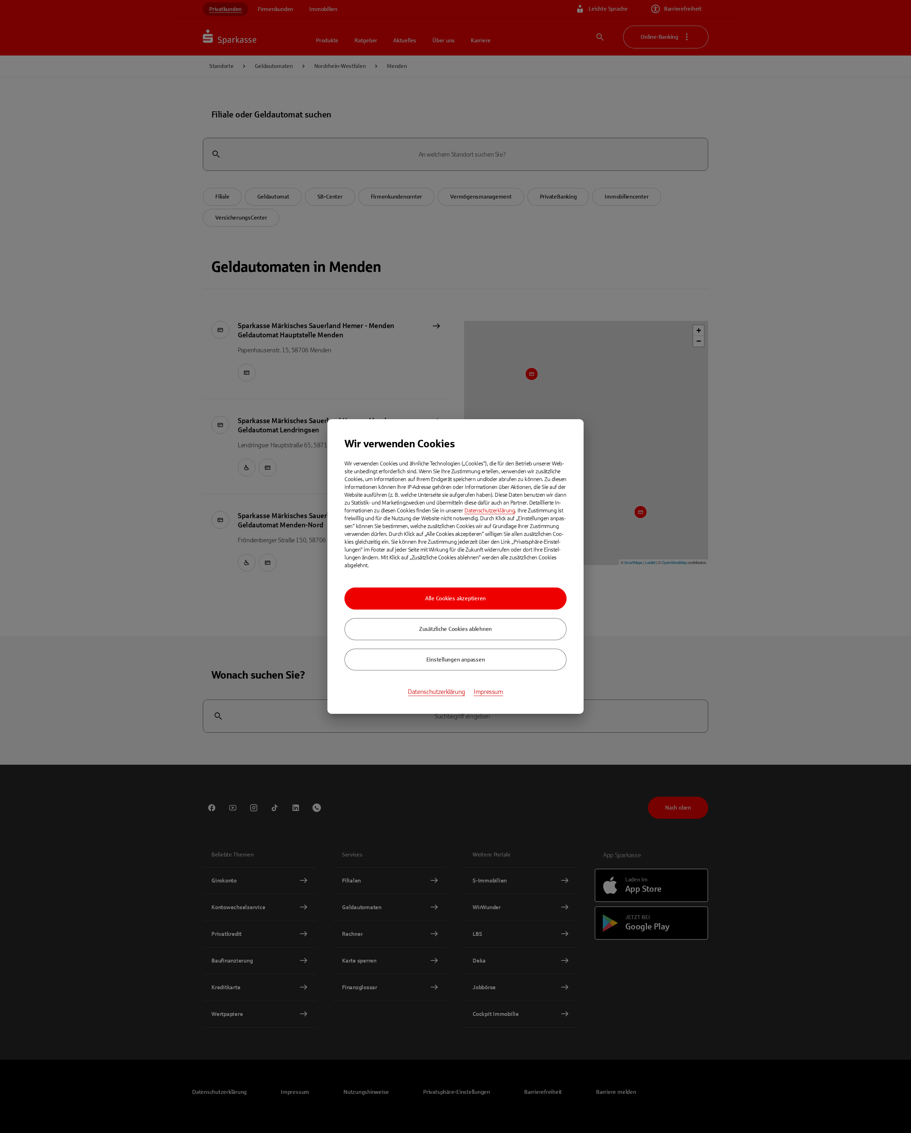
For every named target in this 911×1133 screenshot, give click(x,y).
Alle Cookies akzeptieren (455, 598)
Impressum (488, 691)
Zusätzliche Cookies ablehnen (455, 629)
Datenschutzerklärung (489, 510)
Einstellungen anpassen (455, 660)
